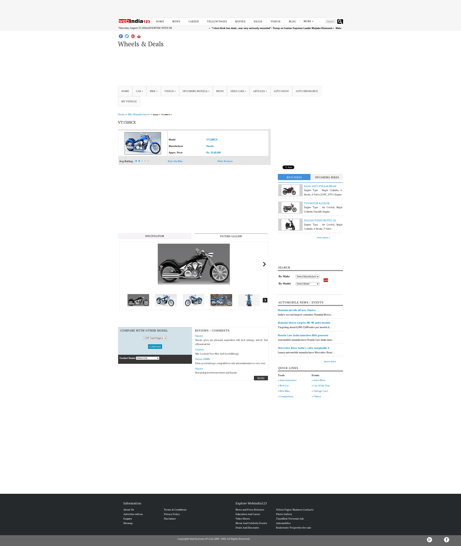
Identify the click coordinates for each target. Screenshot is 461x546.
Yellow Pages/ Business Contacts (295, 509)
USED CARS (237, 91)
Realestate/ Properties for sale (293, 527)
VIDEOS (169, 91)
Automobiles (283, 523)
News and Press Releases (250, 509)
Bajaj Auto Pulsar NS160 (320, 186)
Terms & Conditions (175, 509)
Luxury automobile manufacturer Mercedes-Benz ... (306, 352)
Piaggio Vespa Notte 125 (320, 220)
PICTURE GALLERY (231, 236)
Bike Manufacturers (139, 114)
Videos (276, 21)
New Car (284, 385)
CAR (138, 91)
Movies (240, 21)
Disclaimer (170, 518)
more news (330, 361)
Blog (292, 21)
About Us (128, 509)
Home (160, 21)
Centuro (199, 349)
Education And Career (248, 514)
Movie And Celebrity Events (251, 523)
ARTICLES (259, 91)
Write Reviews (225, 161)
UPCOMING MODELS (195, 91)
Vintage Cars (320, 391)
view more (322, 237)
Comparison (286, 396)
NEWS (220, 91)
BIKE (153, 91)
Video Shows (243, 518)
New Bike (284, 391)
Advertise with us (159, 28)
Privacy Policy (172, 514)
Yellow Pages (217, 21)
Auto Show (319, 380)
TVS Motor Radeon (316, 203)
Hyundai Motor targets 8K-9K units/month (304, 322)
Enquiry (127, 518)
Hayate (199, 335)
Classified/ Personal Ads (290, 518)
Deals (258, 21)
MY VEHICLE (129, 101)
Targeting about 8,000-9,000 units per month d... (304, 327)
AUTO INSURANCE (307, 91)
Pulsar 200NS (202, 359)
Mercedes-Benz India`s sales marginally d (303, 348)
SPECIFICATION (154, 236)
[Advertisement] (230, 9)
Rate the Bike (175, 161)
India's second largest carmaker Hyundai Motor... (305, 314)
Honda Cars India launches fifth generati (303, 335)
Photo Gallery (284, 514)
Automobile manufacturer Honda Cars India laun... (305, 339)
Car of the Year (321, 385)
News (176, 21)
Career (193, 21)
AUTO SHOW (281, 91)
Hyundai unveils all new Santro (297, 310)
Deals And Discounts (247, 527)
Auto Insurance (288, 380)
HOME (125, 91)
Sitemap (128, 523)
